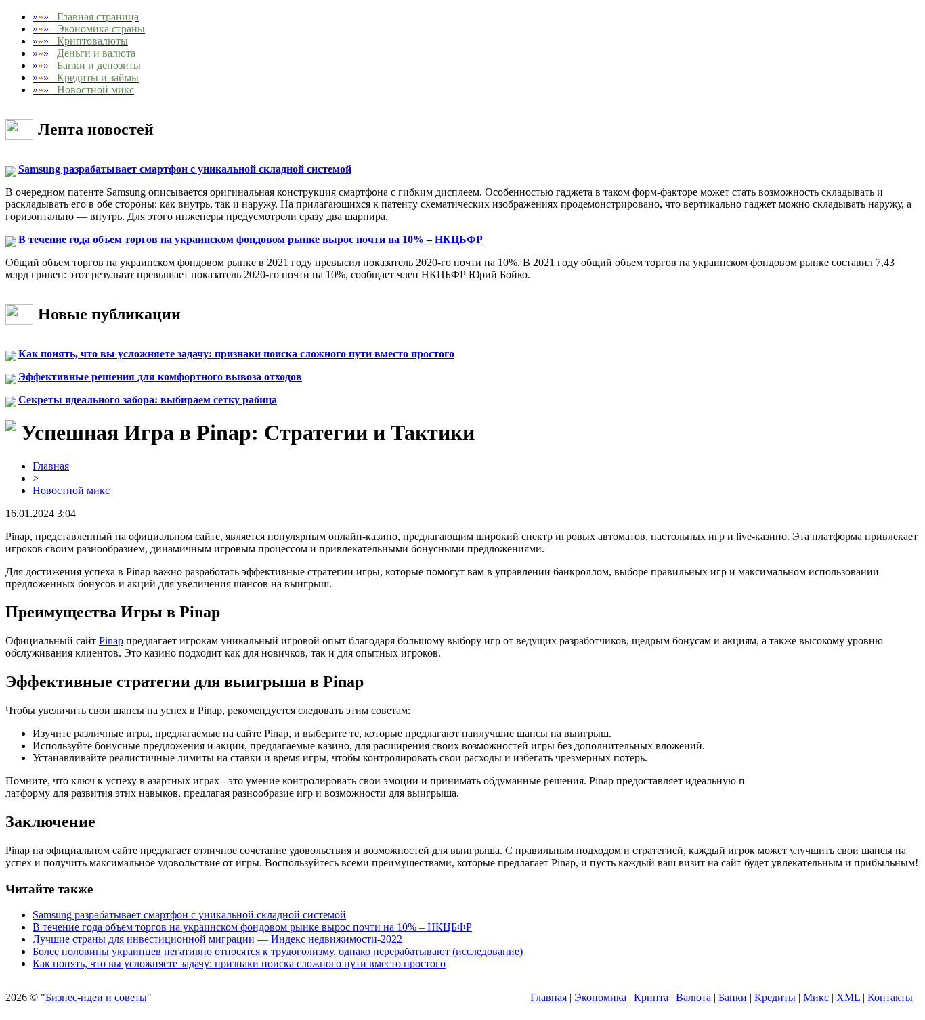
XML (848, 997)
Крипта (651, 997)
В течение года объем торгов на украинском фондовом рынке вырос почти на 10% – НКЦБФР (250, 239)
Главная (51, 466)
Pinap (111, 640)
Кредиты (775, 997)
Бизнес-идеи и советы (96, 997)
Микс (816, 997)
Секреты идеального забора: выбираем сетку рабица (147, 399)
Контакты (890, 997)
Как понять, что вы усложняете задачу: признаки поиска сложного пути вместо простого (236, 353)
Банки (732, 997)
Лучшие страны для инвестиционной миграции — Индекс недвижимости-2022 (217, 939)
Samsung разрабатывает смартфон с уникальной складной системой (184, 169)
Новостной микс (71, 490)
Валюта (693, 997)
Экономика (600, 997)
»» (86, 16)
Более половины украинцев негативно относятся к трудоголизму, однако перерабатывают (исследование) (278, 951)
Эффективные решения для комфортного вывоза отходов (160, 376)
